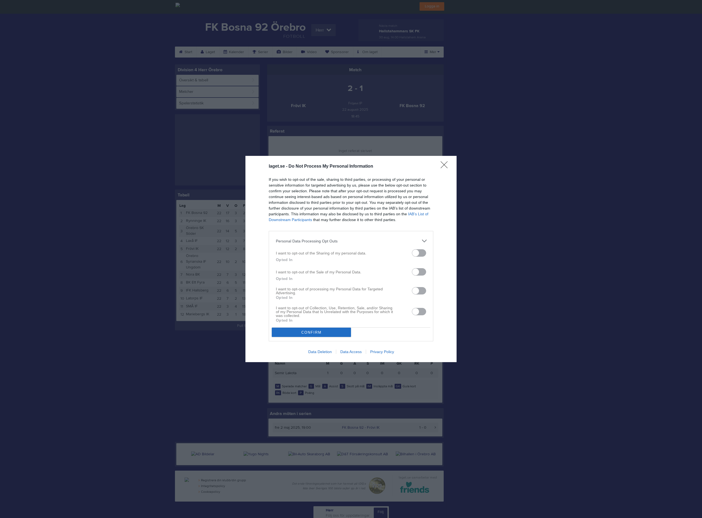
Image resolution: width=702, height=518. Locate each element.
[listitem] (351, 241)
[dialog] (351, 259)
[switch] (419, 253)
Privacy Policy (382, 352)
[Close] (446, 166)
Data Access (351, 352)
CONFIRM (311, 332)
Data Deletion (320, 352)
